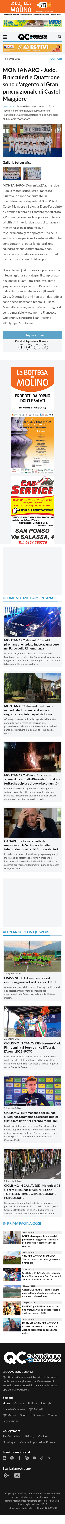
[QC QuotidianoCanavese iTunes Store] (17, 1475)
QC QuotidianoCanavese (38, 1493)
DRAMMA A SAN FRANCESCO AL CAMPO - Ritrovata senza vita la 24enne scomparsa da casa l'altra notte (41, 1328)
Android (24, 1389)
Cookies (43, 1436)
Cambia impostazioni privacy (37, 1442)
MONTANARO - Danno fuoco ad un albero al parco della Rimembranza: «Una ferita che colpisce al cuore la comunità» (32, 779)
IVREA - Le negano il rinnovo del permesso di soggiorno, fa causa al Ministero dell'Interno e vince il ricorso (40, 1241)
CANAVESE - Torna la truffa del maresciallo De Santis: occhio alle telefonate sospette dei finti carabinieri (31, 845)
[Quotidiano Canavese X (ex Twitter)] (12, 1457)
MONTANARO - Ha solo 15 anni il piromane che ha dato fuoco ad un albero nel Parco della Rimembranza (31, 644)
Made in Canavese (14, 1409)
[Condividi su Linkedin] (37, 347)
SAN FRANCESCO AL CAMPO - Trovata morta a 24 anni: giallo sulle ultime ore (41, 1259)
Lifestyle (46, 1403)
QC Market (9, 1415)
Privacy (29, 1436)
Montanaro (9, 106)
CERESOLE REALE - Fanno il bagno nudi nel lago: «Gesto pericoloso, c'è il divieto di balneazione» (42, 1292)
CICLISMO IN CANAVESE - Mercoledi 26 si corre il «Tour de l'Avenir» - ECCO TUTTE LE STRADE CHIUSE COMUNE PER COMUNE (32, 1192)
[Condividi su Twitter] (29, 347)
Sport (23, 1415)
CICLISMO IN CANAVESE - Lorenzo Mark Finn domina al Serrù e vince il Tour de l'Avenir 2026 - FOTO (32, 1047)
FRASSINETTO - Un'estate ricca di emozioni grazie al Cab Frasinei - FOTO (30, 980)
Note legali (9, 1442)
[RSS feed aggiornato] (4, 1457)
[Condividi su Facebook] (21, 347)
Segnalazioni (10, 1420)
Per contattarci (12, 1436)
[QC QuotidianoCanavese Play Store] (6, 1475)
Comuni (52, 1415)
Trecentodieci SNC (25, 1507)
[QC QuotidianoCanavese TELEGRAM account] (49, 1457)
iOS (14, 1389)
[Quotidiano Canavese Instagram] (27, 1457)
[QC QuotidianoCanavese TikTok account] (42, 1457)
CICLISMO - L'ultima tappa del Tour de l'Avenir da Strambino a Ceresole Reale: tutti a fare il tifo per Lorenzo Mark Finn (31, 1117)
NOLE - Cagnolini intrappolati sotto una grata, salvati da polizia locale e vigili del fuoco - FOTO (41, 1309)
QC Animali (36, 1409)
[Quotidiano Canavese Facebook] (19, 1457)
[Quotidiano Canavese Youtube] (34, 1457)
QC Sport (56, 58)
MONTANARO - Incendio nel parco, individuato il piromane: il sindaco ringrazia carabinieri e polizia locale (28, 710)
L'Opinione (37, 1415)
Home (6, 1403)
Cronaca (19, 1403)
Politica (32, 1403)
